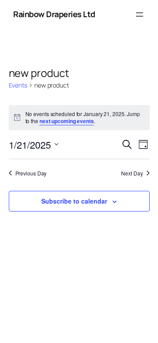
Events (18, 85)
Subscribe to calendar (74, 201)
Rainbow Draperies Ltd (54, 14)
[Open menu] (139, 14)
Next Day (132, 173)
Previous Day (31, 173)
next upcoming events (67, 121)
